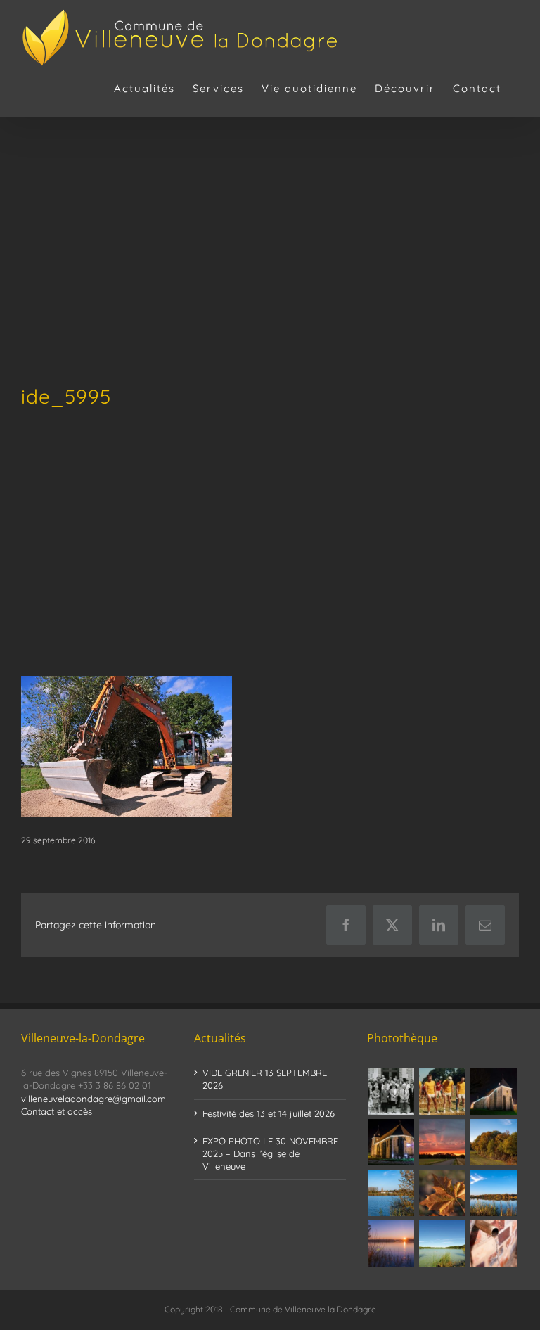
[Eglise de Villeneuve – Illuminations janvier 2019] (494, 1091)
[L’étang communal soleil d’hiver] (391, 1243)
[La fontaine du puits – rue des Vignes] (494, 1243)
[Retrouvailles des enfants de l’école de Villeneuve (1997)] (391, 1091)
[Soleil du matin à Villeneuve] (442, 1142)
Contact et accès (56, 1111)
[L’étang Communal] (442, 1243)
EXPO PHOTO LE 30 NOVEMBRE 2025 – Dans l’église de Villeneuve (270, 1153)
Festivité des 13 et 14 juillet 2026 (268, 1113)
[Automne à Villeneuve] (494, 1142)
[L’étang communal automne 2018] (494, 1193)
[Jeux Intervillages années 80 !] (442, 1091)
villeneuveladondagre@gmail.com (93, 1098)
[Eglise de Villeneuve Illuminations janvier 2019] (391, 1142)
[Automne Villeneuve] (442, 1193)
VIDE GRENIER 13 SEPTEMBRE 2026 (264, 1079)
